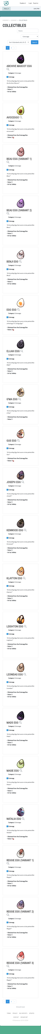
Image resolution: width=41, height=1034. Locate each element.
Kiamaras (6, 20)
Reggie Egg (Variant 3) (20, 963)
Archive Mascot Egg (19, 66)
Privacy (15, 1013)
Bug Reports (23, 1013)
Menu (6, 9)
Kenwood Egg (15, 530)
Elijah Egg (13, 351)
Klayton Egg (14, 578)
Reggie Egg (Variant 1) (20, 860)
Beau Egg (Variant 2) (19, 210)
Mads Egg (12, 722)
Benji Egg (12, 261)
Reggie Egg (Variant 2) (20, 911)
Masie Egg (13, 770)
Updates (31, 1013)
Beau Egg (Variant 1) (19, 158)
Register (35, 3)
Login (30, 3)
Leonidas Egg (15, 674)
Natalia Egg (14, 818)
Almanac (14, 20)
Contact (16, 1017)
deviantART (24, 1017)
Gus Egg (11, 440)
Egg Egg (11, 309)
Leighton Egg (15, 626)
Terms (9, 1013)
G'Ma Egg (12, 399)
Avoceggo (13, 117)
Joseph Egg (14, 482)
